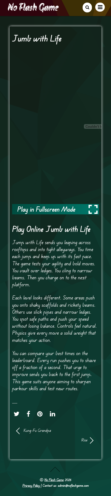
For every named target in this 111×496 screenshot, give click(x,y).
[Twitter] (18, 414)
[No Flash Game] (33, 10)
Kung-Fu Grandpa (37, 430)
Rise (52, 439)
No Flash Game (54, 480)
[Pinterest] (41, 414)
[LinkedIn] (54, 414)
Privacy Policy (31, 485)
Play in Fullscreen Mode (46, 209)
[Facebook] (30, 414)
